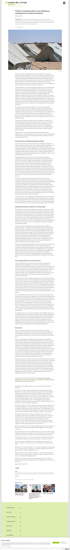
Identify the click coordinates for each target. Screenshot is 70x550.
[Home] (16, 3)
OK (55, 542)
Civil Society (24, 473)
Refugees (51, 473)
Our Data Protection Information (6, 546)
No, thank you (63, 542)
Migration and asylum (43, 473)
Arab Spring (18, 473)
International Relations (33, 473)
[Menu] (64, 3)
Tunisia (17, 476)
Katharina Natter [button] (19, 15)
